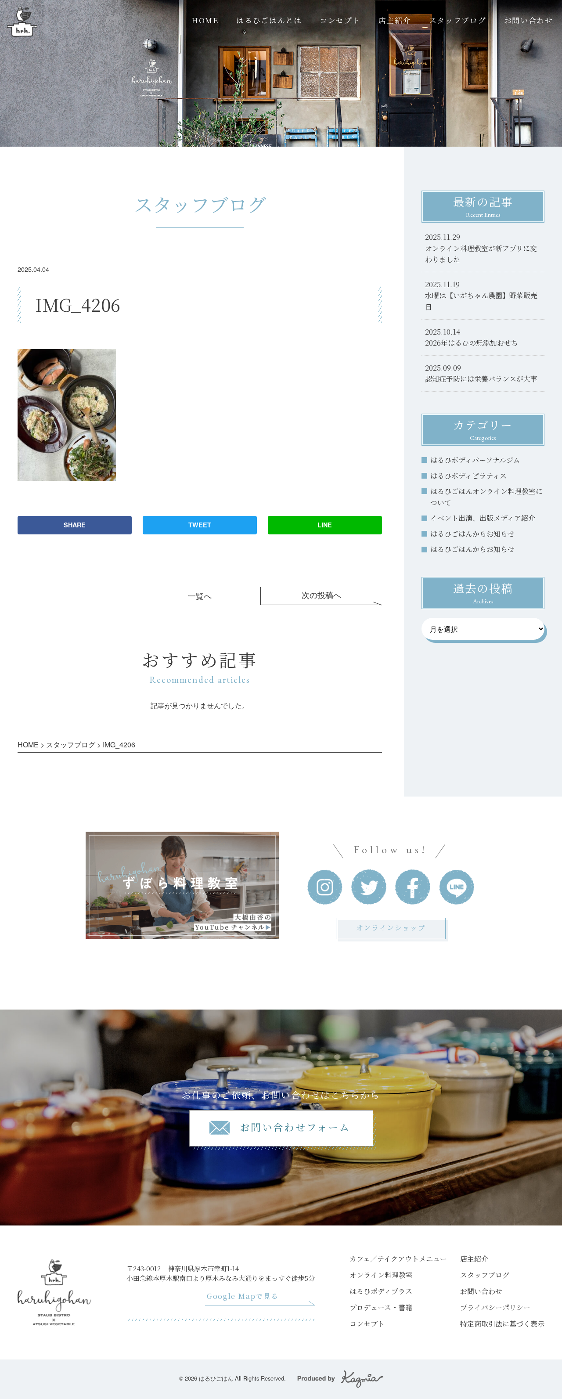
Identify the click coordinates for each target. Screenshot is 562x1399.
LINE (324, 524)
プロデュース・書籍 (380, 1307)
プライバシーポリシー (495, 1307)
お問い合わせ (528, 20)
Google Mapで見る (243, 1296)
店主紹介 (394, 20)
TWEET (199, 524)
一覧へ (200, 595)
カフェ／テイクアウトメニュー (398, 1259)
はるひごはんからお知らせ (472, 534)
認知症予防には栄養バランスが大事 (481, 379)
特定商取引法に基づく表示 (502, 1324)
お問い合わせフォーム (295, 1127)
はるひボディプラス (380, 1291)
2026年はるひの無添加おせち (471, 343)
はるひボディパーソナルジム (475, 460)
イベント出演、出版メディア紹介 (482, 518)
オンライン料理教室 (381, 1275)
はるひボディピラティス (468, 476)
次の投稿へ (321, 594)
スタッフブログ (457, 20)
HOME (205, 20)
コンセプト (340, 20)
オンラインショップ (390, 928)
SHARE (75, 524)
